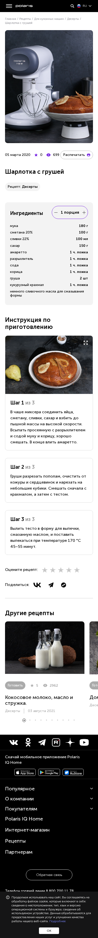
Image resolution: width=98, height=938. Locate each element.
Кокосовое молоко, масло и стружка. (39, 700)
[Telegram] (51, 585)
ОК (49, 930)
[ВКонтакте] (37, 585)
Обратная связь (49, 875)
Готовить (15, 685)
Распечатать (74, 155)
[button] (24, 720)
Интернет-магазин (27, 830)
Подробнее (57, 921)
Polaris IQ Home (24, 819)
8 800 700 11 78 (60, 891)
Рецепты (15, 841)
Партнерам (18, 852)
